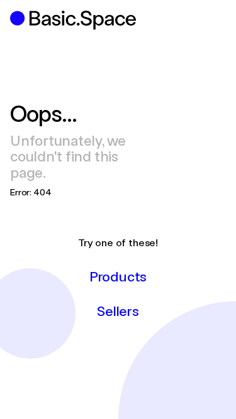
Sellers (117, 310)
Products (118, 276)
